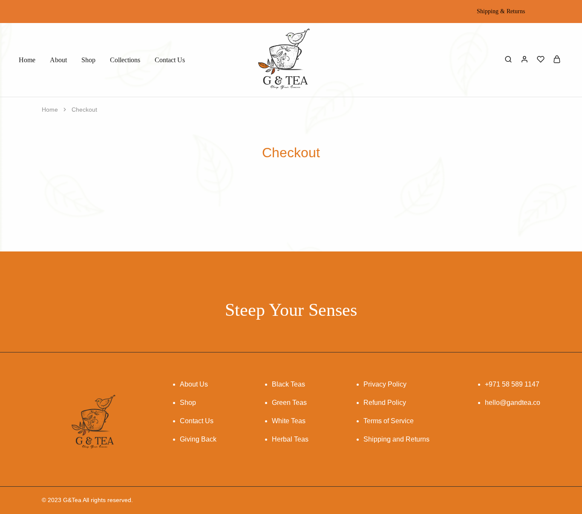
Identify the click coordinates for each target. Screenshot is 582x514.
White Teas (288, 420)
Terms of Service (388, 420)
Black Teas (288, 384)
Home (27, 60)
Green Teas (289, 402)
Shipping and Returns (396, 439)
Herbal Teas (290, 439)
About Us (194, 384)
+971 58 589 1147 (512, 384)
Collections (125, 60)
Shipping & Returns (501, 11)
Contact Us (170, 60)
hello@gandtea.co (512, 402)
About (58, 60)
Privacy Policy (384, 384)
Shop (88, 60)
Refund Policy (384, 402)
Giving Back (198, 439)
